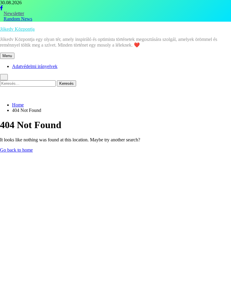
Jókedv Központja (17, 29)
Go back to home (16, 149)
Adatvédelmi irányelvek (34, 66)
